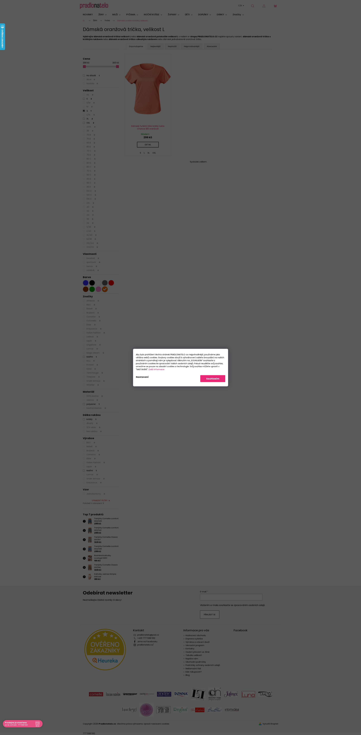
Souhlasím (212, 378)
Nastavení (142, 376)
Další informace (156, 369)
